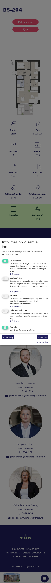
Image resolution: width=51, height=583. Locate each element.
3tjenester (15, 274)
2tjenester (15, 291)
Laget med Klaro (42, 342)
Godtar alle (42, 337)
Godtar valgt (8, 337)
